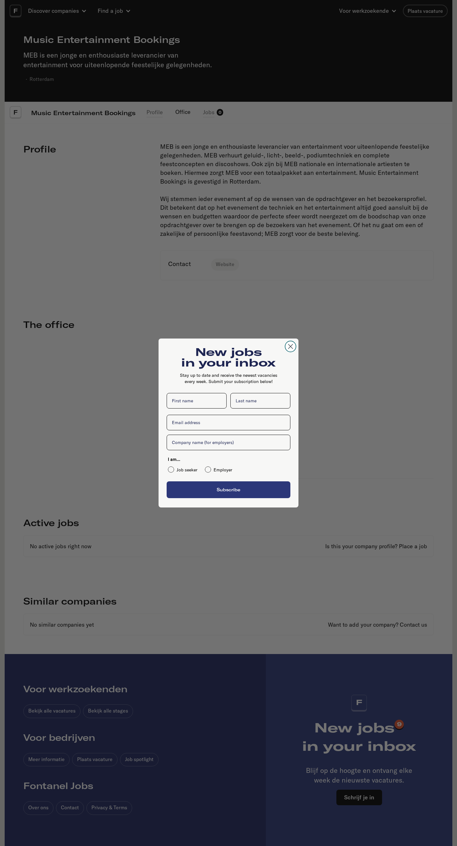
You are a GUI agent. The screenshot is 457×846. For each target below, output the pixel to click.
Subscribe (228, 489)
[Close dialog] (290, 346)
